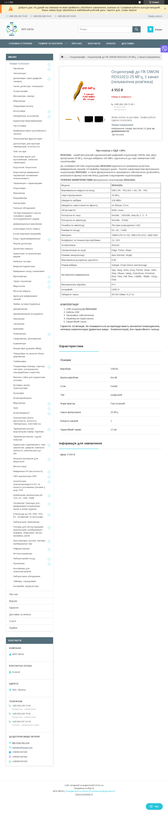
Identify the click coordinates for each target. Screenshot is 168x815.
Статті (12, 621)
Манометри (19, 193)
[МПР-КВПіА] (12, 35)
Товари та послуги (50, 43)
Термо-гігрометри (22, 281)
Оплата (111, 43)
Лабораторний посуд (24, 558)
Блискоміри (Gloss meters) (26, 229)
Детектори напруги (23, 248)
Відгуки (13, 601)
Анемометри (19, 333)
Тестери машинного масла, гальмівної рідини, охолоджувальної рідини (27, 216)
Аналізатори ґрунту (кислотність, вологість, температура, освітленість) (27, 421)
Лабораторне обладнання (26, 576)
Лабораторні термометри (26, 522)
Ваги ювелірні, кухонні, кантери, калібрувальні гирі (29, 542)
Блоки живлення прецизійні (27, 234)
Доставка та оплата (20, 614)
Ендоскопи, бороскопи (24, 167)
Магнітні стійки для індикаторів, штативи (29, 378)
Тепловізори (19, 73)
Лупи (15, 408)
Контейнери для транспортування (22, 570)
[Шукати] (136, 29)
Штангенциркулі (21, 413)
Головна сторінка (20, 43)
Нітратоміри (19, 188)
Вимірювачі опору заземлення (28, 271)
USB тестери (19, 151)
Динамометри (20, 309)
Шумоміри (18, 329)
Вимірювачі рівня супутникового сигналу (29, 132)
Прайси (13, 628)
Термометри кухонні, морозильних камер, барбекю (28, 430)
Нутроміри (18, 393)
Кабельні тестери (22, 261)
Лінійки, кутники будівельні (26, 304)
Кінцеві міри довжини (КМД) (27, 348)
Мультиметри (20, 276)
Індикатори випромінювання (27, 121)
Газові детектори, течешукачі (28, 86)
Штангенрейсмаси (22, 398)
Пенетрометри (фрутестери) (27, 138)
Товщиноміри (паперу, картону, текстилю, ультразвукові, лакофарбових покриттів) (29, 369)
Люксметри (18, 319)
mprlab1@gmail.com (22, 747)
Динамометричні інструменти (28, 314)
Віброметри (19, 101)
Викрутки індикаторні (24, 266)
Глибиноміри (19, 361)
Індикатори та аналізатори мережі (27, 255)
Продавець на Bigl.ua (84, 788)
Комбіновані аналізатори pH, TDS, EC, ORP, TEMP (28, 496)
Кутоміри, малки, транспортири (21, 386)
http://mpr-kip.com (21, 743)
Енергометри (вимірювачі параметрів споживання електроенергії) (26, 175)
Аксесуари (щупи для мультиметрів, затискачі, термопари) (25, 159)
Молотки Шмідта (21, 291)
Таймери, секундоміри (24, 581)
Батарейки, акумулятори (26, 586)
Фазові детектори (22, 243)
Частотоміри (19, 126)
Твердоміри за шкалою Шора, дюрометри (28, 355)
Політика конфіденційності (102, 791)
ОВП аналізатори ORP (25, 476)
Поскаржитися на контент (77, 791)
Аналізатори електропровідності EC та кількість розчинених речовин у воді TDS (29, 485)
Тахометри (18, 324)
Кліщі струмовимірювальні (26, 238)
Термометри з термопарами (27, 183)
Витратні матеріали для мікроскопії (25, 460)
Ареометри (19, 563)
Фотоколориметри (22, 553)
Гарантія (13, 607)
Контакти (94, 43)
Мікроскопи (19, 286)
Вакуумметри (20, 198)
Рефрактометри (21, 548)
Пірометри (18, 68)
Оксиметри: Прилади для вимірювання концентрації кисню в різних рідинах (26, 506)
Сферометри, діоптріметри (27, 338)
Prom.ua (99, 785)
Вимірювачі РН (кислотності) (28, 471)
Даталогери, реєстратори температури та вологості (26, 145)
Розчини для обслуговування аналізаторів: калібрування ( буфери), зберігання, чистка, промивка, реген (28, 531)
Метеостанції (20, 466)
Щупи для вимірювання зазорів (25, 297)
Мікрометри (19, 403)
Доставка (127, 43)
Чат (157, 806)
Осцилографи (77, 57)
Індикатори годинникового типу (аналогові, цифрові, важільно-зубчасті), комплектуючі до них (29, 449)
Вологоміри (19, 111)
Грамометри (19, 343)
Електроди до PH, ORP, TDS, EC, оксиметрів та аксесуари (28, 515)
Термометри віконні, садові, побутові (27, 438)
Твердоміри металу (23, 106)
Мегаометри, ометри (23, 96)
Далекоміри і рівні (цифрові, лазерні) (27, 79)
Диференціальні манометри (27, 224)
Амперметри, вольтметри (26, 116)
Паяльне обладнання (24, 208)
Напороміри (19, 203)
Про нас (77, 43)
